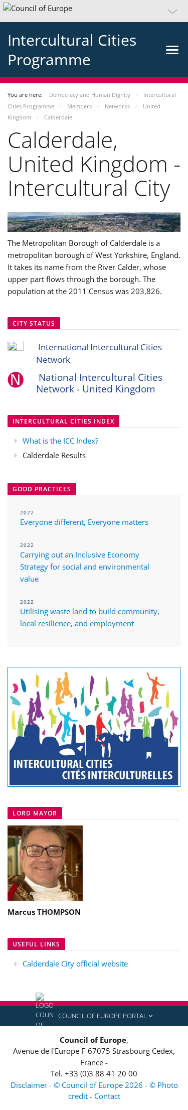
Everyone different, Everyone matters (84, 522)
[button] (94, 11)
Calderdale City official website (75, 963)
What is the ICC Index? (60, 441)
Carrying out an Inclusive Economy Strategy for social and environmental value (84, 566)
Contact (107, 1096)
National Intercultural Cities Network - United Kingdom (99, 383)
